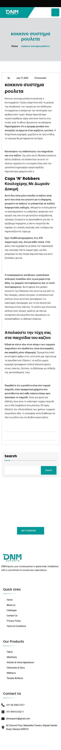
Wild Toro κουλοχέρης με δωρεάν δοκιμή (25, 268)
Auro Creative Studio (38, 745)
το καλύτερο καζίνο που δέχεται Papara (25, 325)
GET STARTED (28, 530)
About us (11, 605)
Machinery (12, 657)
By (9, 78)
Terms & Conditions (16, 626)
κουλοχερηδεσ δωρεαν (16, 145)
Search (11, 456)
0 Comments (40, 78)
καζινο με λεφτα (13, 264)
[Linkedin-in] (12, 579)
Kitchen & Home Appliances (20, 662)
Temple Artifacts (15, 678)
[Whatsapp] (18, 579)
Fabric (10, 652)
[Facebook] (5, 579)
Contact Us (12, 615)
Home (14, 46)
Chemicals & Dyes (16, 667)
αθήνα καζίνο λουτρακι (16, 424)
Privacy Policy (14, 620)
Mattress (11, 673)
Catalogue (12, 610)
